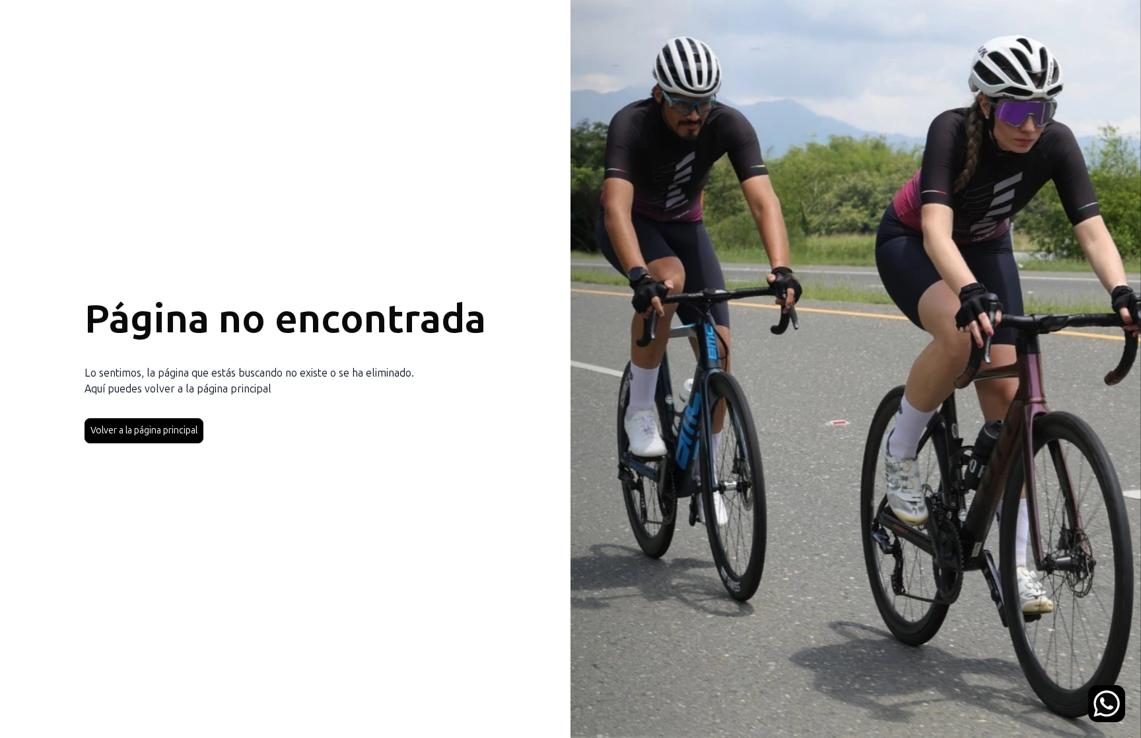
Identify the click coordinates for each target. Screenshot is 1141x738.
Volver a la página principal (143, 430)
